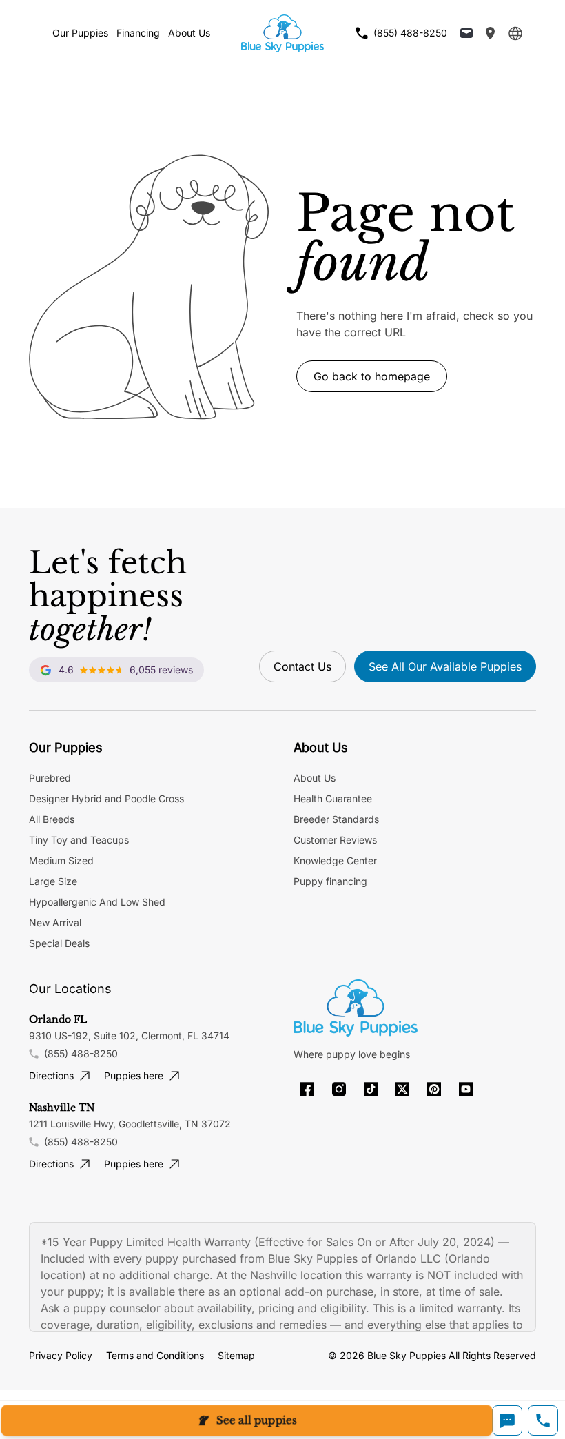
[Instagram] (339, 1089)
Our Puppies (80, 33)
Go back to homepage (372, 376)
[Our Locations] (490, 33)
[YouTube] (466, 1089)
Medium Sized (61, 860)
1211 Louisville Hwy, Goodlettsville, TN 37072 (130, 1124)
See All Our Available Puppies (445, 666)
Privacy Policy (60, 1355)
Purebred (50, 778)
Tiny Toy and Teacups (79, 840)
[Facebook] (307, 1089)
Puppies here (133, 1075)
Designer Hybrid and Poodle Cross (106, 798)
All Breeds (51, 819)
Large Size (53, 881)
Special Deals (59, 943)
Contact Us (302, 666)
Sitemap (236, 1355)
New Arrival (55, 922)
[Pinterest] (434, 1089)
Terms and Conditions (155, 1355)
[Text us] (507, 1420)
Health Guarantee (333, 798)
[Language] (515, 33)
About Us (189, 33)
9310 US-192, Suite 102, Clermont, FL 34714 (129, 1035)
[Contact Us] (466, 33)
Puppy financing (330, 881)
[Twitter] (402, 1089)
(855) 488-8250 (81, 1053)
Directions (51, 1075)
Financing (138, 33)
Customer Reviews (335, 840)
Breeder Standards (336, 819)
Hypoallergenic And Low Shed (97, 902)
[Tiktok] (370, 1089)
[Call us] (543, 1420)
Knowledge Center (335, 860)
